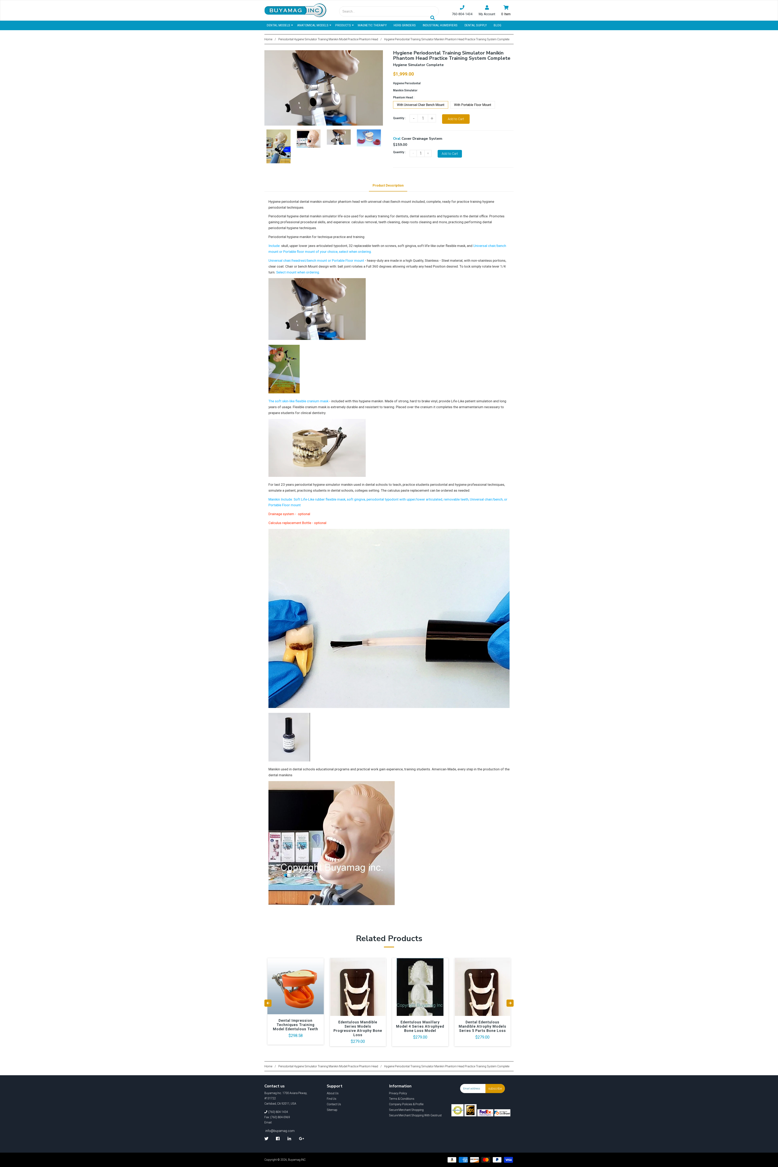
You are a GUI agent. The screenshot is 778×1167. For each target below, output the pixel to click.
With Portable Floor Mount (472, 105)
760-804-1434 (462, 14)
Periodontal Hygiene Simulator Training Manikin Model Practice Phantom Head (328, 39)
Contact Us (334, 1104)
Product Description (388, 185)
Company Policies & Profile (406, 1104)
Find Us (331, 1098)
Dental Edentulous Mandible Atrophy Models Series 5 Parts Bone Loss (482, 1026)
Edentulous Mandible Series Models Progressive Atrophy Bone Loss (357, 1028)
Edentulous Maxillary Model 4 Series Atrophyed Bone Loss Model (420, 1026)
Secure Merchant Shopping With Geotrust (415, 1115)
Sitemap (332, 1109)
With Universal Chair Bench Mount (420, 105)
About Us (333, 1093)
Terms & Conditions (401, 1098)
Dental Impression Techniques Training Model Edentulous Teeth (295, 1024)
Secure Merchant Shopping (406, 1109)
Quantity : (399, 118)
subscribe (495, 1088)
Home (268, 39)
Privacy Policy (398, 1093)
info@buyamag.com (280, 1131)
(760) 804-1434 (278, 1112)
